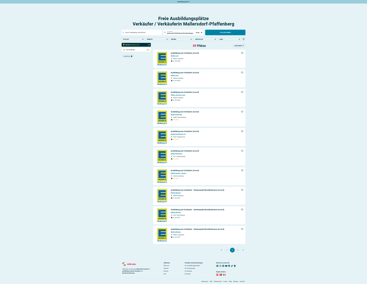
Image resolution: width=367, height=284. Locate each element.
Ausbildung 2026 (182, 1)
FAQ (165, 274)
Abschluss (199, 39)
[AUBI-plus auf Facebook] (217, 266)
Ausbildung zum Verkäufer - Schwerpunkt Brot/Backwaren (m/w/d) (197, 190)
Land (221, 39)
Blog (230, 281)
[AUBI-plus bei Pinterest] (223, 266)
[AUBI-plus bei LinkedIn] (229, 266)
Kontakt (242, 281)
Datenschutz (218, 281)
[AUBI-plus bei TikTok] (232, 266)
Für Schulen (188, 271)
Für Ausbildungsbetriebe (192, 265)
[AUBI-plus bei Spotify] (235, 266)
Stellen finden (225, 32)
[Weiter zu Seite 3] (243, 250)
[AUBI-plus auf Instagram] (220, 266)
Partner (166, 271)
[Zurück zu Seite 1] (221, 250)
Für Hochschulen (190, 268)
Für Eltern (188, 274)
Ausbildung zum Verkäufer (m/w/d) (185, 53)
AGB (211, 281)
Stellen (126, 39)
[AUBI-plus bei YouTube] (226, 266)
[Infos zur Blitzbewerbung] (138, 45)
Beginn (173, 39)
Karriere (166, 268)
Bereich (150, 39)
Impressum (204, 281)
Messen (235, 281)
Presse (225, 281)
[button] (243, 39)
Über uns (166, 265)
